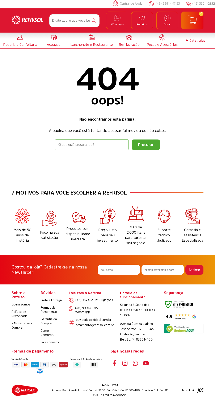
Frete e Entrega (51, 300)
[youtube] (145, 363)
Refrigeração (129, 44)
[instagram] (124, 363)
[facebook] (114, 363)
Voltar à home (107, 161)
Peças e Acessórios (162, 44)
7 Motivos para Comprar (22, 325)
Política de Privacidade (20, 313)
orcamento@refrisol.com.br (95, 325)
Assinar (194, 269)
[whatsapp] (135, 363)
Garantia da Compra (49, 321)
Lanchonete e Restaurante (91, 44)
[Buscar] (94, 20)
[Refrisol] (27, 20)
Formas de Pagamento (49, 309)
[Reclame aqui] (183, 332)
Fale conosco (50, 342)
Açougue (53, 44)
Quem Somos (21, 304)
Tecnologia (188, 390)
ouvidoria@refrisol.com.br (93, 319)
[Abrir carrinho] (192, 20)
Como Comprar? (47, 332)
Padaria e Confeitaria (20, 44)
